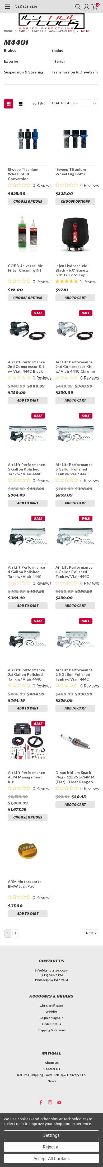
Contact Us (51, 1069)
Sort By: (38, 103)
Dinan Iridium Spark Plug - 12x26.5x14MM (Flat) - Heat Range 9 (74, 777)
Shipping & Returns (51, 1030)
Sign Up (57, 1018)
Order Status (51, 1024)
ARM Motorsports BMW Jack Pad (24, 884)
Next (89, 933)
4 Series (37, 31)
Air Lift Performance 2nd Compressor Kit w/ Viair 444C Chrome (75, 366)
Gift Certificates (51, 1006)
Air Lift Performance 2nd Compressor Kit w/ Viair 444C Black (26, 366)
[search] (76, 6)
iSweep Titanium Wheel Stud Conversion (23, 174)
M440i (85, 31)
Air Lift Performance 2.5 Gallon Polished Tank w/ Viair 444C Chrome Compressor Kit (74, 675)
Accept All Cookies (52, 1158)
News (52, 1081)
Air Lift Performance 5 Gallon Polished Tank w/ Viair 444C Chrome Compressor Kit (74, 469)
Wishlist (51, 1012)
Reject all (51, 1147)
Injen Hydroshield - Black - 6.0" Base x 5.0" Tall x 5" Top (72, 270)
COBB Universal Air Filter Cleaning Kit (25, 268)
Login (44, 1018)
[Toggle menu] (7, 9)
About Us (52, 1063)
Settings (51, 1135)
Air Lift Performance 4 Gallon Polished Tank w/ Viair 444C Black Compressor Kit (28, 572)
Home (8, 31)
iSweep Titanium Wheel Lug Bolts (70, 171)
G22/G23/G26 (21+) (62, 31)
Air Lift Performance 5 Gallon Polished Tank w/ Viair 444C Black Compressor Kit (28, 469)
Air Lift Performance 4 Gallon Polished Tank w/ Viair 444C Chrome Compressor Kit (74, 572)
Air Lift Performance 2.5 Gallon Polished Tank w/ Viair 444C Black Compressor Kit (28, 675)
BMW (22, 31)
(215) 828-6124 (26, 6)
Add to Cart (75, 297)
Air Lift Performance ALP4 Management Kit (26, 777)
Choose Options (27, 201)
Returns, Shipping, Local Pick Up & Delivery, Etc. (51, 1075)
